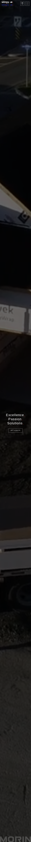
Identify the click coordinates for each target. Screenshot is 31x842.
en (22, 3)
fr (22, 4)
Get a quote (15, 430)
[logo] (7, 3)
